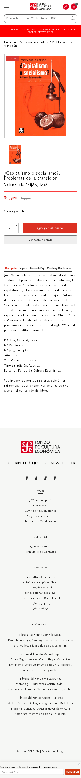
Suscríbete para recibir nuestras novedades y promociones (28, 767)
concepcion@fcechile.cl (40, 593)
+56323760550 (40, 608)
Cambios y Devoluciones (59, 268)
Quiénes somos (40, 546)
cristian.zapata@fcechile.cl (40, 582)
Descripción (11, 268)
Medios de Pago (37, 268)
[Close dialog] (79, 764)
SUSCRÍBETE (73, 771)
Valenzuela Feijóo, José (26, 185)
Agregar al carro (50, 228)
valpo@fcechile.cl (40, 587)
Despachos (40, 505)
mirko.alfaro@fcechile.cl (40, 577)
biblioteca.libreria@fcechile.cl (40, 598)
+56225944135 (40, 603)
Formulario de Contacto (40, 552)
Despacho (23, 268)
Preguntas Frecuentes (40, 516)
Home (8, 42)
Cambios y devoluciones (40, 511)
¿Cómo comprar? (40, 500)
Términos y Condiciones (40, 521)
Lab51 (61, 751)
